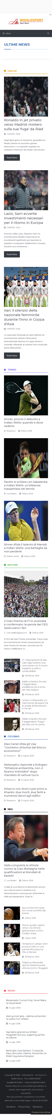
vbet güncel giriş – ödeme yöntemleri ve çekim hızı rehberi (26, 1017)
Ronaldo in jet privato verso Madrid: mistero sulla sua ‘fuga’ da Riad (23, 124)
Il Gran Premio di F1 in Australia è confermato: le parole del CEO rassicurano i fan (26, 624)
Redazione (11, 431)
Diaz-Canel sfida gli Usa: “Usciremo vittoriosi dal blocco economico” (25, 747)
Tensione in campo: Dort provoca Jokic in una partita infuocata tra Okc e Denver (35, 948)
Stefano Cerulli (13, 556)
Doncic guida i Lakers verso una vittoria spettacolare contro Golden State (33, 929)
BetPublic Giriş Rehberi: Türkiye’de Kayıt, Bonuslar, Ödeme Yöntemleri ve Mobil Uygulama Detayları (26, 1053)
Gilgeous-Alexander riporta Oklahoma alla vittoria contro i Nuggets (35, 965)
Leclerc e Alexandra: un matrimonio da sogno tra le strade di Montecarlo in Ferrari (35, 704)
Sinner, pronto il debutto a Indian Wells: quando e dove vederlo (23, 423)
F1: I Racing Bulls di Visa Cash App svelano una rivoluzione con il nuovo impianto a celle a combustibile (34, 665)
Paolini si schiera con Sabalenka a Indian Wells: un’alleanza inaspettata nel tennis (25, 485)
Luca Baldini (12, 494)
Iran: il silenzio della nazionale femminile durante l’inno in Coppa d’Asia (24, 317)
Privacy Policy (24, 1107)
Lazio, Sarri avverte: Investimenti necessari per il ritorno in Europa (23, 218)
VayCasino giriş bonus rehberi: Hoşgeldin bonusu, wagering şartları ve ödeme (25, 1035)
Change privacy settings (41, 1112)
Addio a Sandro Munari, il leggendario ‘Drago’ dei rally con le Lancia (34, 722)
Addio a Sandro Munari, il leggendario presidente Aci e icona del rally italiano (34, 685)
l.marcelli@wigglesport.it (17, 633)
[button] (48, 33)
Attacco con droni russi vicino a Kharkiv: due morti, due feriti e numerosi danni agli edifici (25, 792)
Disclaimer (11, 1107)
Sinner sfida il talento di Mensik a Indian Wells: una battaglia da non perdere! (25, 548)
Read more (12, 157)
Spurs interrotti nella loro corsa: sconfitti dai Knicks (33, 911)
